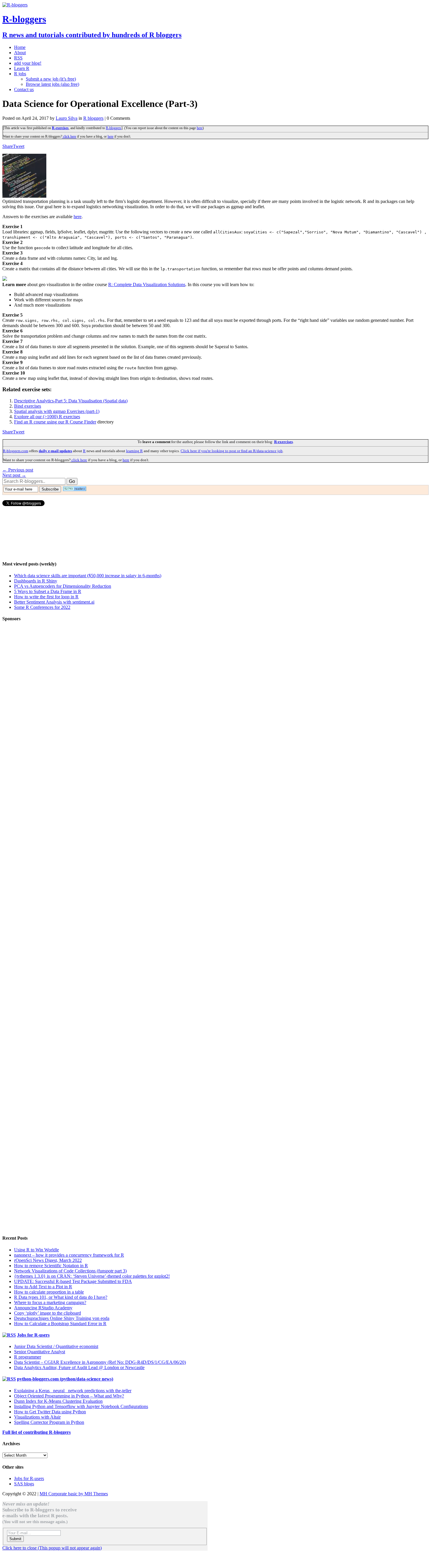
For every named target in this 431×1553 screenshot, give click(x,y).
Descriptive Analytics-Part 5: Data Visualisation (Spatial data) (71, 400)
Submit (15, 1539)
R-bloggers (113, 128)
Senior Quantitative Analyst (39, 1351)
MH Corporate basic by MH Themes (74, 1493)
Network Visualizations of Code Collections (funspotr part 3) (70, 1270)
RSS (18, 57)
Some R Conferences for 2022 (42, 607)
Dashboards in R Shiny (35, 580)
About (20, 52)
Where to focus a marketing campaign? (50, 1302)
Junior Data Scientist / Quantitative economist (56, 1346)
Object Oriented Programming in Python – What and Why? (69, 1395)
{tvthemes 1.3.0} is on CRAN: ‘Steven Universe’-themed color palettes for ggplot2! (92, 1276)
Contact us (24, 89)
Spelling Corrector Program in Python (49, 1422)
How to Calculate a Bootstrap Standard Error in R (60, 1323)
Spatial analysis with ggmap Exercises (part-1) (56, 411)
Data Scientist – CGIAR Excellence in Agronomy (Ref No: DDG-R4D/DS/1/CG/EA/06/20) (100, 1362)
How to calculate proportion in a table (49, 1291)
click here (69, 136)
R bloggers (93, 118)
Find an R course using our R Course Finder (55, 421)
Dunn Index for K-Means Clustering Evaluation (58, 1401)
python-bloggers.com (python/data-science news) (65, 1378)
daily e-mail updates (55, 451)
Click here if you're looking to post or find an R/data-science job (232, 451)
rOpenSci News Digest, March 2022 (48, 1260)
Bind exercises (27, 406)
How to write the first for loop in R (46, 596)
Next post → (14, 475)
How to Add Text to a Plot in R (43, 1286)
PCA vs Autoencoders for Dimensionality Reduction (62, 586)
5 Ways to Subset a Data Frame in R (47, 591)
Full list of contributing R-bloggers (36, 1432)
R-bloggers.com (15, 451)
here (200, 128)
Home (20, 47)
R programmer (27, 1356)
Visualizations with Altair (37, 1416)
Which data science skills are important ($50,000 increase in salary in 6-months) (87, 575)
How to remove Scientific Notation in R (51, 1265)
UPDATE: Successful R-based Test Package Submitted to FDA (73, 1281)
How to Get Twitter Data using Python (50, 1411)
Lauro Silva (66, 118)
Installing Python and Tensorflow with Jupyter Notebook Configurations (81, 1406)
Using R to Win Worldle (36, 1249)
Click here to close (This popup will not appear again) (52, 1547)
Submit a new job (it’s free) (51, 78)
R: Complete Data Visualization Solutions (146, 284)
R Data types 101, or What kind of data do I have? (60, 1297)
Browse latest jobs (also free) (52, 84)
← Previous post (17, 469)
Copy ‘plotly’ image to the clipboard (47, 1313)
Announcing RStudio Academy (43, 1307)
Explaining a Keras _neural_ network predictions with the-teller (72, 1390)
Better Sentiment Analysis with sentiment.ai (54, 601)
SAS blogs (24, 1483)
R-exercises (60, 128)
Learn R (21, 68)
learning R (134, 451)
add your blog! (27, 63)
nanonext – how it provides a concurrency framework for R (69, 1255)
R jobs (20, 73)
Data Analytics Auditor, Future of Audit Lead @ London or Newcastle (79, 1367)
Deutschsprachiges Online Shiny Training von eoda (61, 1318)
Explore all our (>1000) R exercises (47, 416)
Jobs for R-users (33, 1334)
